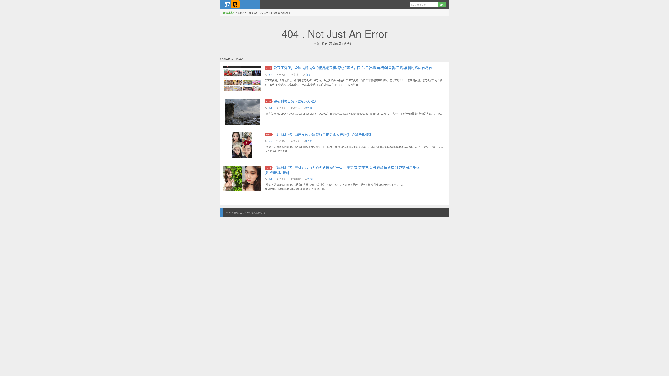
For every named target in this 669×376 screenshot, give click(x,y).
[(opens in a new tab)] (242, 78)
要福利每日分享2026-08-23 (295, 101)
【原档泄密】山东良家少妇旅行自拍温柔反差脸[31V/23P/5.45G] (323, 134)
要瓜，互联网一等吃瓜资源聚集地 (240, 4)
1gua (269, 74)
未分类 (268, 68)
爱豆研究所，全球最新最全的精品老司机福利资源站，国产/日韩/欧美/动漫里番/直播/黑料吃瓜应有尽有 (353, 67)
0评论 (307, 74)
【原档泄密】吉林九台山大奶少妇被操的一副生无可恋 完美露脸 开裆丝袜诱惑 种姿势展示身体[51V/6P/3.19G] (342, 170)
